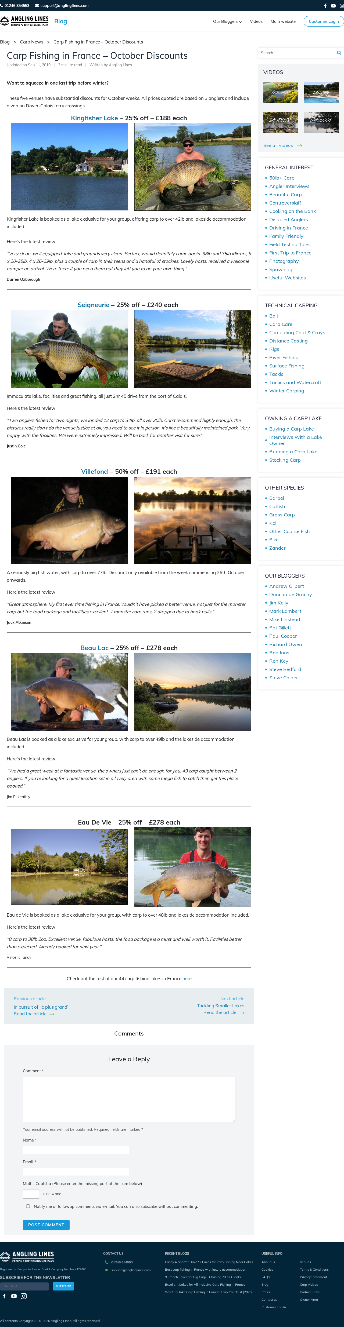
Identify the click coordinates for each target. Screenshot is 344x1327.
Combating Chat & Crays (297, 332)
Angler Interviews (289, 186)
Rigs (274, 349)
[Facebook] (325, 5)
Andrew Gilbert (286, 586)
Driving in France (288, 228)
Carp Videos (309, 1284)
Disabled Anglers (288, 219)
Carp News (31, 42)
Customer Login (324, 21)
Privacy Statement (313, 1277)
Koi (272, 523)
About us (268, 1262)
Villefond (94, 471)
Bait (273, 316)
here (187, 978)
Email (29, 1161)
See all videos (278, 145)
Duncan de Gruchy (290, 594)
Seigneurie (93, 305)
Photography (284, 261)
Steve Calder (283, 678)
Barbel (276, 498)
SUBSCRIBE (63, 1286)
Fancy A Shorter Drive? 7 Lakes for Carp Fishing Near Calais (209, 1262)
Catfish (277, 506)
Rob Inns (279, 653)
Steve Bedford (285, 669)
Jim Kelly (278, 603)
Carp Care (280, 324)
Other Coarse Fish (289, 531)
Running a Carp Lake (293, 452)
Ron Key (278, 661)
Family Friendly (286, 236)
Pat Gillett (280, 628)
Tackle (276, 374)
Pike (274, 540)
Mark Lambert (285, 611)
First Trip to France (290, 253)
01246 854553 (17, 5)
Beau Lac (94, 648)
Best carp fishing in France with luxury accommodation (205, 1269)
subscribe (149, 1206)
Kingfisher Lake (94, 118)
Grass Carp (282, 515)
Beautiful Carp (285, 194)
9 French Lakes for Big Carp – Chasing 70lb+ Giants (203, 1277)
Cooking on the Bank (292, 211)
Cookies (267, 1269)
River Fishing (284, 357)
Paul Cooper (283, 636)
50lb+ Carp (282, 178)
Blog (264, 1284)
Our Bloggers (225, 21)
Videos (256, 21)
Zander (277, 548)
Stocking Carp (285, 460)
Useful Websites (287, 278)
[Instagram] (342, 5)
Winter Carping (286, 391)
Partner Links (310, 1292)
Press (265, 1292)
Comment (33, 1070)
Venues (305, 1262)
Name (30, 1140)
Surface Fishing (286, 366)
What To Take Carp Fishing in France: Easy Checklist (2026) (209, 1292)
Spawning (280, 269)
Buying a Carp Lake (291, 429)
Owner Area (309, 1299)
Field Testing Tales (290, 244)
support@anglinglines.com (131, 1270)
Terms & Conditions (314, 1269)
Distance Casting (288, 341)
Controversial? (285, 203)
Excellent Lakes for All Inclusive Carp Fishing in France (205, 1284)
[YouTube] (333, 5)
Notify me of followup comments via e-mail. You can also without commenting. (115, 1206)
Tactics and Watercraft (295, 382)
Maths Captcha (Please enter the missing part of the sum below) (82, 1183)
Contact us (269, 1299)
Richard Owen (285, 644)
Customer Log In (273, 1307)
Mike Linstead (284, 619)
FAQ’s (265, 1277)
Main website (283, 21)
